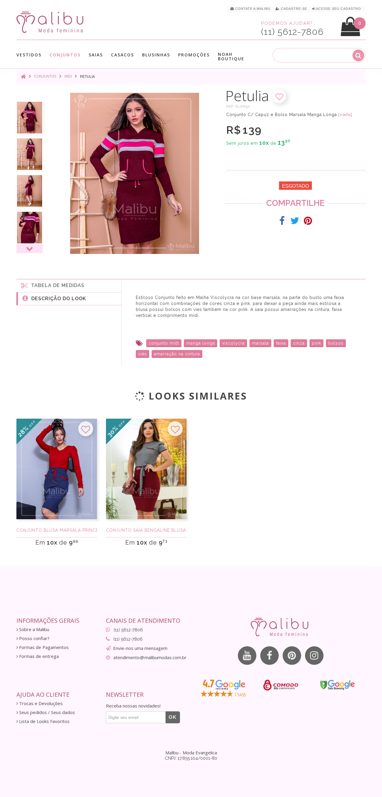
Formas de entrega (38, 656)
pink (316, 343)
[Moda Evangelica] (51, 22)
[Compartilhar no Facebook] (282, 220)
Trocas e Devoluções (40, 703)
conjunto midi (164, 343)
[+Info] (345, 115)
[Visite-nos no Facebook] (269, 655)
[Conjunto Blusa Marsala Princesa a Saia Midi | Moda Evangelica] (56, 469)
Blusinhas (156, 55)
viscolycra (233, 343)
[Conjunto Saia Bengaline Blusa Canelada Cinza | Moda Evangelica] (146, 469)
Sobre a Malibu (33, 629)
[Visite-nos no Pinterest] (292, 655)
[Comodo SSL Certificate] (280, 685)
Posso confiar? (34, 638)
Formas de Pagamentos (43, 647)
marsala (260, 343)
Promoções (194, 55)
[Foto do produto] (29, 117)
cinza (299, 343)
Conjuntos (65, 55)
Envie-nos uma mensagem (140, 648)
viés (142, 354)
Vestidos (28, 55)
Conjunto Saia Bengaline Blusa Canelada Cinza (146, 530)
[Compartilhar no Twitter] (295, 220)
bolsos (336, 343)
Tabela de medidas (56, 285)
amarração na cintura (177, 354)
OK (173, 717)
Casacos (122, 55)
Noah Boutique (231, 56)
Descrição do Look (57, 298)
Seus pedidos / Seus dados (46, 712)
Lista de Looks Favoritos (44, 721)
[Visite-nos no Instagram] (314, 655)
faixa (281, 343)
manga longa (200, 343)
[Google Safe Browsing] (337, 685)
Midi (68, 76)
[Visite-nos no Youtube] (247, 655)
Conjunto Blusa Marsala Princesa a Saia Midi (56, 530)
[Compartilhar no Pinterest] (307, 220)
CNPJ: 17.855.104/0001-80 (191, 758)
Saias (96, 55)
